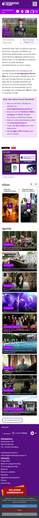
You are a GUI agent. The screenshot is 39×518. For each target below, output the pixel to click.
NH (27, 90)
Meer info (19, 514)
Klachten (4, 475)
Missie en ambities (8, 472)
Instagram (11, 115)
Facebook (24, 112)
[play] (18, 11)
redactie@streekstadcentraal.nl (19, 109)
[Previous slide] (2, 433)
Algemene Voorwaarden (10, 478)
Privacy (3, 480)
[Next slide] (37, 433)
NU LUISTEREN (27, 11)
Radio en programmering (10, 464)
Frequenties (5, 461)
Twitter (32, 112)
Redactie (4, 469)
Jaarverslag (5, 483)
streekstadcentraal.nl (18, 123)
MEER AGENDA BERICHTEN (12, 420)
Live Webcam (22, 11)
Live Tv (32, 11)
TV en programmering (9, 466)
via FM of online (19, 126)
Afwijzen (19, 510)
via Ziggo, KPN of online (19, 131)
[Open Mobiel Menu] (35, 4)
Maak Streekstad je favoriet (28, 41)
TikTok (20, 115)
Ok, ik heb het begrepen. (19, 506)
